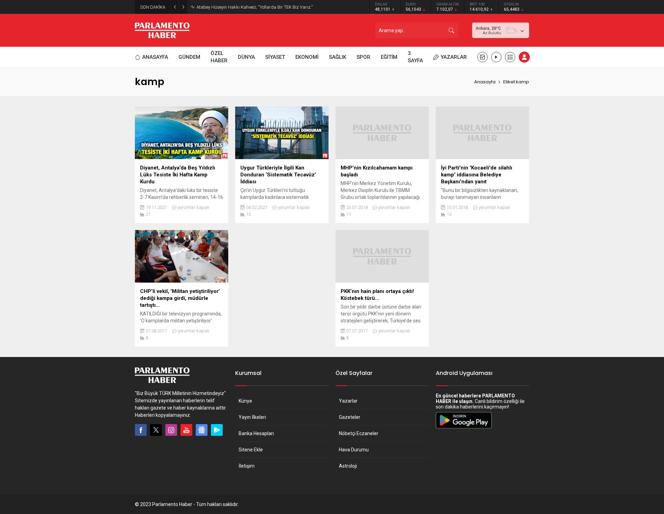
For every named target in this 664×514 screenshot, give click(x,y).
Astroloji (348, 466)
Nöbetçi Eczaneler (358, 433)
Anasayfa (485, 82)
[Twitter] (156, 430)
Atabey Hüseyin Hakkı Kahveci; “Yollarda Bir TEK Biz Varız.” (254, 7)
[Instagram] (171, 430)
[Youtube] (186, 430)
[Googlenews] (202, 430)
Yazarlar (348, 401)
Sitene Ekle (251, 449)
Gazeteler (349, 417)
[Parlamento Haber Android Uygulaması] (464, 428)
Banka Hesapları (256, 433)
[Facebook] (141, 430)
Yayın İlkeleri (252, 417)
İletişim (247, 466)
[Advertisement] (282, 278)
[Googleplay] (217, 430)
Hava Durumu (354, 449)
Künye (245, 401)
